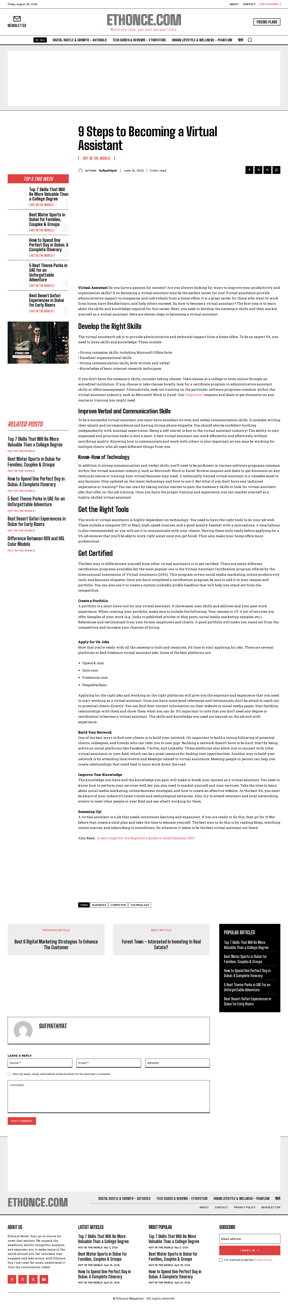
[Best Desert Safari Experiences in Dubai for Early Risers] (17, 301)
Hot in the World (42, 204)
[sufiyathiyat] (81, 170)
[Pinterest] (267, 170)
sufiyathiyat (108, 170)
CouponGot (193, 394)
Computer (118, 905)
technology (139, 905)
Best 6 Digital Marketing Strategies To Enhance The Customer (56, 944)
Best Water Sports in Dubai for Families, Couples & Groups (47, 219)
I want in (247, 1250)
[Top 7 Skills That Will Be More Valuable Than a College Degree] (17, 195)
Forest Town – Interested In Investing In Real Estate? (161, 944)
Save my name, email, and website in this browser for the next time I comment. (61, 1074)
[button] (249, 39)
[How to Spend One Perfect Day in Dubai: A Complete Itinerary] (17, 246)
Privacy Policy (263, 1260)
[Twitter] (258, 170)
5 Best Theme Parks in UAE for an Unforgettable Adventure (48, 272)
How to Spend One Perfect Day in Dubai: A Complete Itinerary (48, 245)
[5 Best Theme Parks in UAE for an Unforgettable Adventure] (17, 271)
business (99, 905)
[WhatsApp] (276, 170)
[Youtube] (44, 1279)
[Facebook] (249, 170)
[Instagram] (22, 1279)
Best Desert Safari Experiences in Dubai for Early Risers (46, 300)
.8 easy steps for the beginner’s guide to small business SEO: (146, 838)
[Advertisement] (144, 78)
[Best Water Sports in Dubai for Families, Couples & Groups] (17, 220)
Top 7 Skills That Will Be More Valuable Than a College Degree (48, 194)
